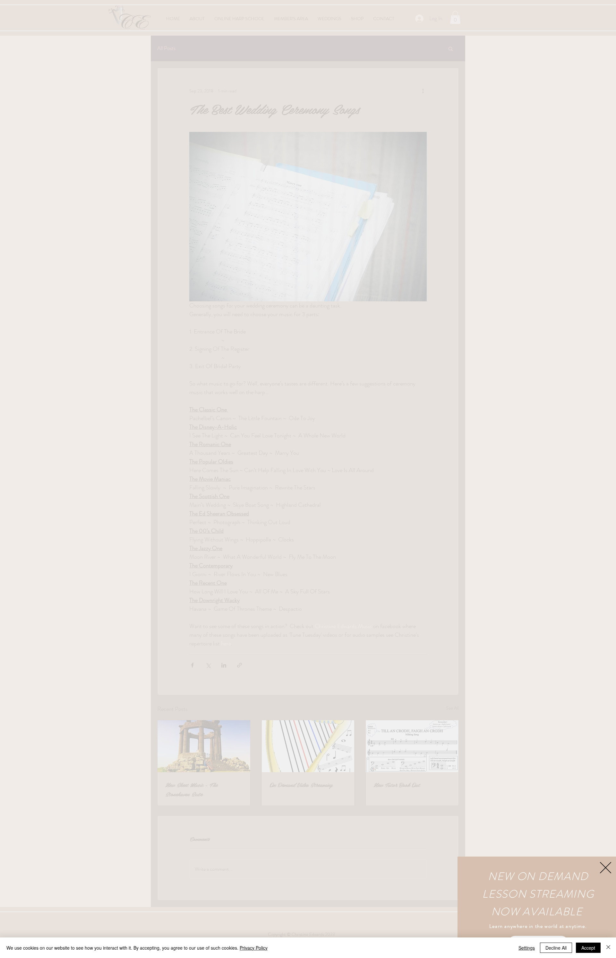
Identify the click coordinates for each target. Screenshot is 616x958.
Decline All (556, 948)
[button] (605, 867)
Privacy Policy (254, 948)
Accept (588, 948)
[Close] (608, 948)
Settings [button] (526, 948)
